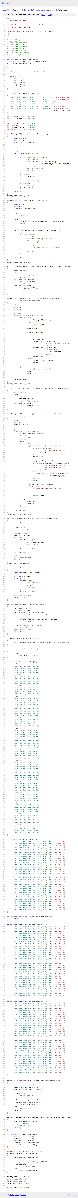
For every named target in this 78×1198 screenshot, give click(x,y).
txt (69, 1195)
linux (10, 10)
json (74, 1195)
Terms (23, 1195)
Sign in (74, 3)
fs (52, 10)
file (43, 15)
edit (49, 15)
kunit (4, 10)
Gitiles (12, 1195)
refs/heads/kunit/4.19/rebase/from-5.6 (31, 10)
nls (56, 10)
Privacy (17, 1195)
